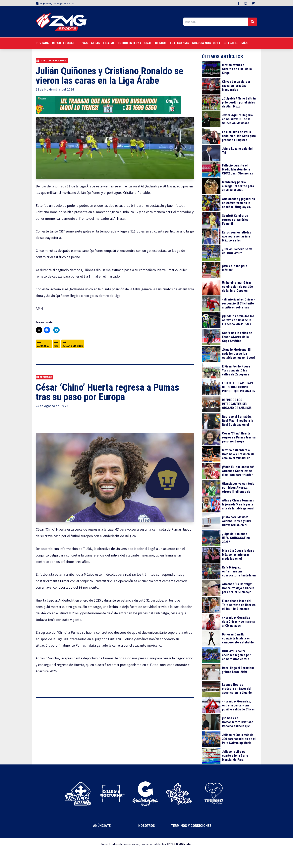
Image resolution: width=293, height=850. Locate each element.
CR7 (56, 345)
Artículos (46, 376)
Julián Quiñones (73, 345)
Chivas (83, 43)
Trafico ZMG (179, 43)
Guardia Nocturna (206, 43)
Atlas (95, 43)
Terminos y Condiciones (191, 825)
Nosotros (146, 825)
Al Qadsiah (43, 345)
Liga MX (109, 43)
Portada (42, 43)
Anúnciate (102, 825)
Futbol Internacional (135, 43)
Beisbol (160, 43)
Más (244, 43)
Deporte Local (63, 43)
